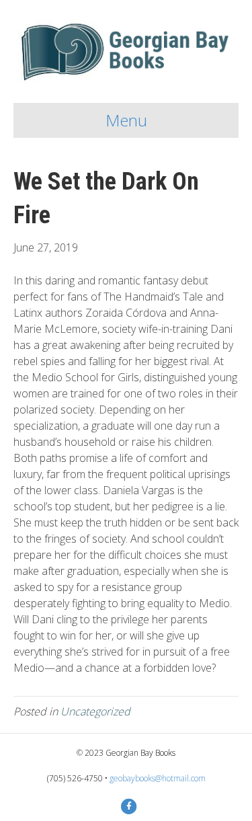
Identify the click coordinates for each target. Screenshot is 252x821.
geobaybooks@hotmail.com (158, 778)
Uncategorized (95, 711)
